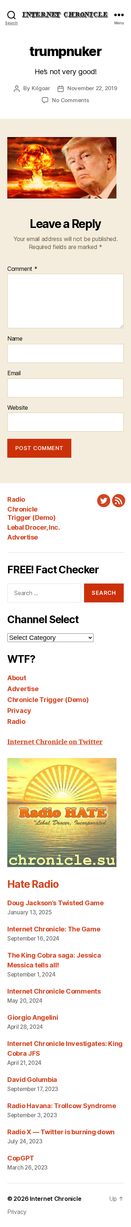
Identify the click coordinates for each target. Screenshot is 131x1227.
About (16, 678)
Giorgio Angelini (32, 1017)
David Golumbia (32, 1079)
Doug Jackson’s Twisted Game (55, 903)
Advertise (22, 537)
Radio (16, 499)
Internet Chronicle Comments (54, 991)
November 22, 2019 (92, 88)
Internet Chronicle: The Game (53, 929)
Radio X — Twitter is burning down (61, 1132)
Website (17, 408)
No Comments (70, 100)
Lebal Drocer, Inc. (33, 527)
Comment (22, 269)
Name (15, 339)
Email (14, 373)
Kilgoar (41, 88)
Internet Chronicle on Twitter (55, 742)
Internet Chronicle (55, 1198)
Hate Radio (32, 884)
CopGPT (20, 1158)
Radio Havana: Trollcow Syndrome (61, 1106)
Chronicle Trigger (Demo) (31, 513)
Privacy (19, 710)
